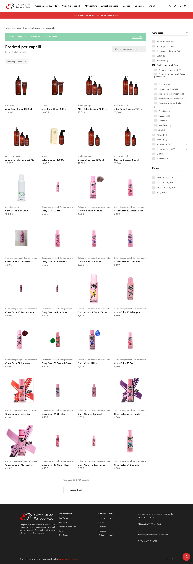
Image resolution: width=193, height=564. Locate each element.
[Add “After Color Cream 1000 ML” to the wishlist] (28, 97)
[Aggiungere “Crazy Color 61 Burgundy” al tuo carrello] (87, 402)
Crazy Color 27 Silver (51, 210)
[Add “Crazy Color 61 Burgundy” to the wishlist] (100, 402)
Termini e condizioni (68, 526)
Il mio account (104, 518)
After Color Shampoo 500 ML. (19, 159)
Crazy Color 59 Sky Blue (53, 414)
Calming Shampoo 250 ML (126, 159)
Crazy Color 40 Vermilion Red (128, 210)
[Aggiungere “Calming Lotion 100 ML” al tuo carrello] (51, 148)
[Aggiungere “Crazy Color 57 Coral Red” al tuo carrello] (14, 402)
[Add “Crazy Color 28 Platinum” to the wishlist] (100, 199)
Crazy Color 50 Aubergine (127, 312)
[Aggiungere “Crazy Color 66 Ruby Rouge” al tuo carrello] (87, 453)
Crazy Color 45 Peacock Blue (19, 312)
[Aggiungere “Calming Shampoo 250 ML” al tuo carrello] (123, 148)
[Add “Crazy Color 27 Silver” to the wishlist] (64, 199)
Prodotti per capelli (15, 61)
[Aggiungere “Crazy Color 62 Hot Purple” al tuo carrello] (123, 402)
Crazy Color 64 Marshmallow (19, 464)
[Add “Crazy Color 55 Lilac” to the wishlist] (100, 351)
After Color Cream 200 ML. (54, 109)
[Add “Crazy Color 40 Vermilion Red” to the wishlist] (136, 199)
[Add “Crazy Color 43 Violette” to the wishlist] (100, 250)
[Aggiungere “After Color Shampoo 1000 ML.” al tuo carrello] (87, 97)
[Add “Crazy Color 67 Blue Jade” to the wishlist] (136, 453)
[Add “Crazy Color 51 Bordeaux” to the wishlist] (28, 351)
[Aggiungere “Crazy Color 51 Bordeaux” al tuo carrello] (14, 351)
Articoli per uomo (12, 207)
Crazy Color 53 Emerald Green (56, 363)
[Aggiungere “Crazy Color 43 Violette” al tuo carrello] (87, 250)
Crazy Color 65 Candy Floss (55, 464)
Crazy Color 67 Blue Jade (126, 464)
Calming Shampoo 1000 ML (91, 159)
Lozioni (44, 156)
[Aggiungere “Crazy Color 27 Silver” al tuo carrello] (51, 199)
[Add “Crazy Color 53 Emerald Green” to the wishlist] (64, 351)
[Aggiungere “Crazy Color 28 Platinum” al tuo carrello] (87, 199)
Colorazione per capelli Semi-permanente (57, 207)
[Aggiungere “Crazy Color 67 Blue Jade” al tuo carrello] (123, 453)
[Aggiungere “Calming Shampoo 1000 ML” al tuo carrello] (87, 148)
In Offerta (63, 518)
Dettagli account (105, 535)
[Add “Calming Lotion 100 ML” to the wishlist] (64, 148)
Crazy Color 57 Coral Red (17, 414)
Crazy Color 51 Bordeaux (17, 363)
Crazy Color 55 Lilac (88, 363)
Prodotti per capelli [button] (71, 5)
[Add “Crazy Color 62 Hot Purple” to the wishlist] (136, 402)
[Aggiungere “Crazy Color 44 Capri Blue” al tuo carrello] (123, 250)
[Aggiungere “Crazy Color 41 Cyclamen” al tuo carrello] (14, 250)
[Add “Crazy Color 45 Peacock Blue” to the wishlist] (28, 301)
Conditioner (9, 105)
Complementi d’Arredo (46, 5)
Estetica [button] (126, 5)
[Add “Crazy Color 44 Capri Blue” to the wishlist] (136, 250)
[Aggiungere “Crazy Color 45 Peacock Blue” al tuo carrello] (14, 301)
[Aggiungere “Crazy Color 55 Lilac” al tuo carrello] (87, 351)
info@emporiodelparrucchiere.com (153, 534)
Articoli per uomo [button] (109, 5)
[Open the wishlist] (100, 148)
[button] (186, 557)
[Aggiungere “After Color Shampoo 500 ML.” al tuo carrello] (14, 148)
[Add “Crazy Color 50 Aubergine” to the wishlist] (136, 301)
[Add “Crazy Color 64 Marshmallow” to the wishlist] (28, 453)
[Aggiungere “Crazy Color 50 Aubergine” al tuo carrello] (123, 301)
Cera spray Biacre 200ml (17, 210)
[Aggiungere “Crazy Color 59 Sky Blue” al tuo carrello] (51, 402)
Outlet (152, 5)
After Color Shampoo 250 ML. (128, 109)
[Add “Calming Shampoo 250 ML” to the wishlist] (136, 148)
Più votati (63, 522)
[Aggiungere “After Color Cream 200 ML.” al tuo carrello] (51, 97)
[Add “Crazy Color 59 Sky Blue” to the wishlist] (64, 402)
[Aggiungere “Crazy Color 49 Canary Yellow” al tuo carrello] (87, 301)
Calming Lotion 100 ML (52, 159)
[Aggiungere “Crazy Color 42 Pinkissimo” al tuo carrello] (51, 250)
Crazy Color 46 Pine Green (54, 312)
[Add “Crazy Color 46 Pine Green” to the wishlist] (64, 301)
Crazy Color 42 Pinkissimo (54, 261)
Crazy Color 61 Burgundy (90, 414)
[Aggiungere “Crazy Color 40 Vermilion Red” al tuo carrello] (123, 199)
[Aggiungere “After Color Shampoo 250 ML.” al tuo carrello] (123, 97)
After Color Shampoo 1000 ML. (93, 109)
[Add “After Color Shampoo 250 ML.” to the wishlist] (136, 97)
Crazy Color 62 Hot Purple (127, 414)
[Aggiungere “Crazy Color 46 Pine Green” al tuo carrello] (51, 301)
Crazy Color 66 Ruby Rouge (91, 464)
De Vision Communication (68, 559)
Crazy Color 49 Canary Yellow (92, 312)
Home (7, 52)
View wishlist (137, 36)
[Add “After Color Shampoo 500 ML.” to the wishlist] (28, 148)
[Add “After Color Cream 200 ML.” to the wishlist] (64, 97)
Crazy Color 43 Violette (89, 261)
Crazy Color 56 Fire (123, 363)
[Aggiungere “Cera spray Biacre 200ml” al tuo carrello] (14, 199)
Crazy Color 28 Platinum (90, 210)
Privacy (62, 530)
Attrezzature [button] (91, 5)
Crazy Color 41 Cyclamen (17, 261)
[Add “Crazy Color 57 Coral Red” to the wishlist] (28, 402)
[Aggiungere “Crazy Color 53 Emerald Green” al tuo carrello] (51, 351)
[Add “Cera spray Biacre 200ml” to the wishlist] (28, 199)
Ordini (101, 522)
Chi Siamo (63, 535)
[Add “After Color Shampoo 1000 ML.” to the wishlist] (100, 97)
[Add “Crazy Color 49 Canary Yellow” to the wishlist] (100, 301)
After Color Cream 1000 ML (18, 109)
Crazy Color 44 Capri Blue (127, 261)
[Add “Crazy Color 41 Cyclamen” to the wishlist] (28, 250)
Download (103, 526)
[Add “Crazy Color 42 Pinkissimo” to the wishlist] (64, 250)
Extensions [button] (139, 5)
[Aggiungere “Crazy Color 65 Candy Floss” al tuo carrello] (51, 453)
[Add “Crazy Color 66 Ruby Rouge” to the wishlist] (100, 453)
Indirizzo (102, 530)
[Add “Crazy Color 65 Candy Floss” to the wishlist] (64, 453)
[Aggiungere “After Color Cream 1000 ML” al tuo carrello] (14, 97)
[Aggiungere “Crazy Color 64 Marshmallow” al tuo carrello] (14, 453)
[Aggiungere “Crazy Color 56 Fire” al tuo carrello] (123, 351)
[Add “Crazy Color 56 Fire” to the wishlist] (136, 351)
